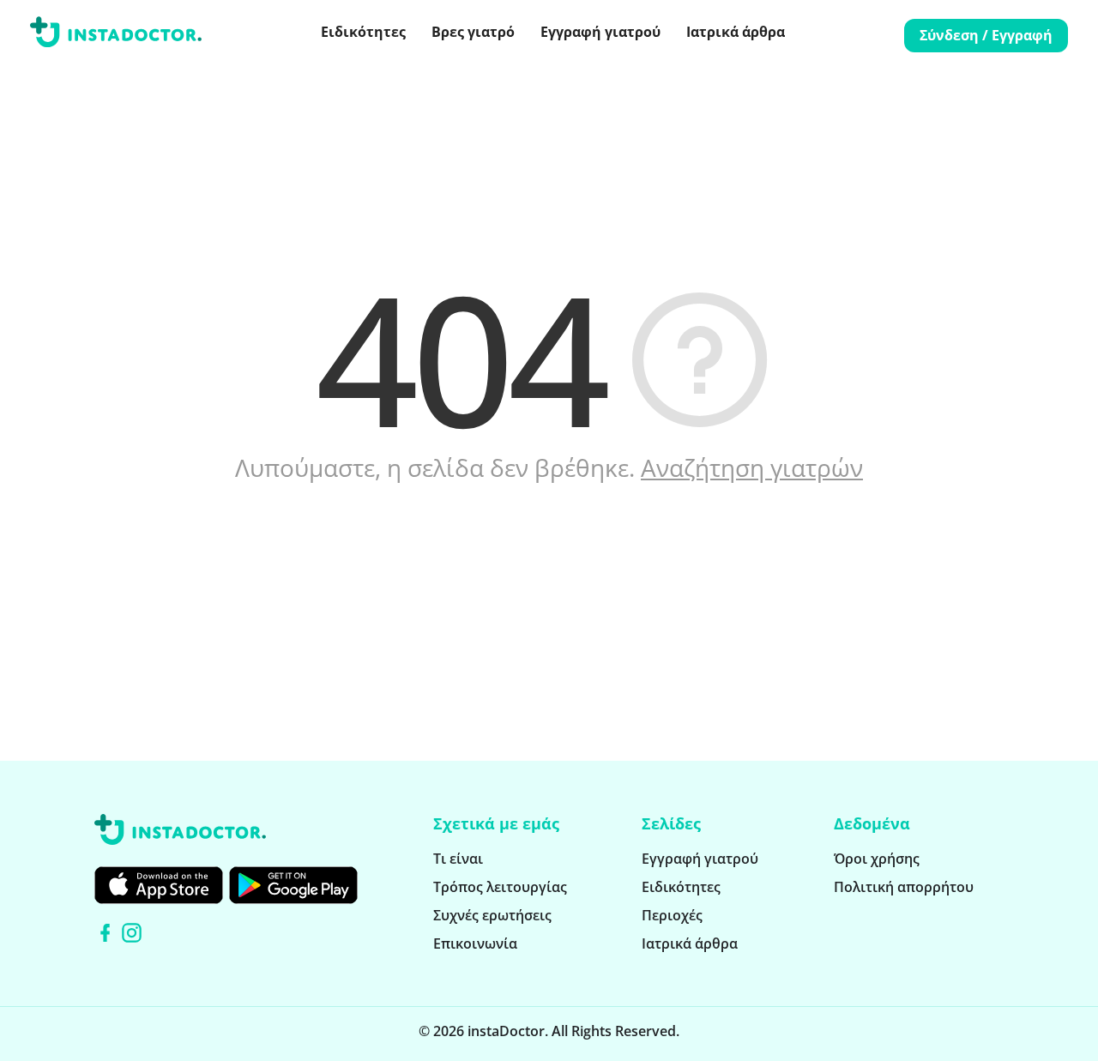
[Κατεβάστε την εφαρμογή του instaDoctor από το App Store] (158, 885)
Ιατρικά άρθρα (735, 31)
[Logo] (116, 35)
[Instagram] (131, 932)
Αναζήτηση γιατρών (752, 467)
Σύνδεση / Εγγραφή (986, 35)
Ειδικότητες (363, 31)
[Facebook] (105, 932)
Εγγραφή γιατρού (600, 31)
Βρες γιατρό (473, 31)
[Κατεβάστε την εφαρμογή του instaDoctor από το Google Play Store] (293, 885)
